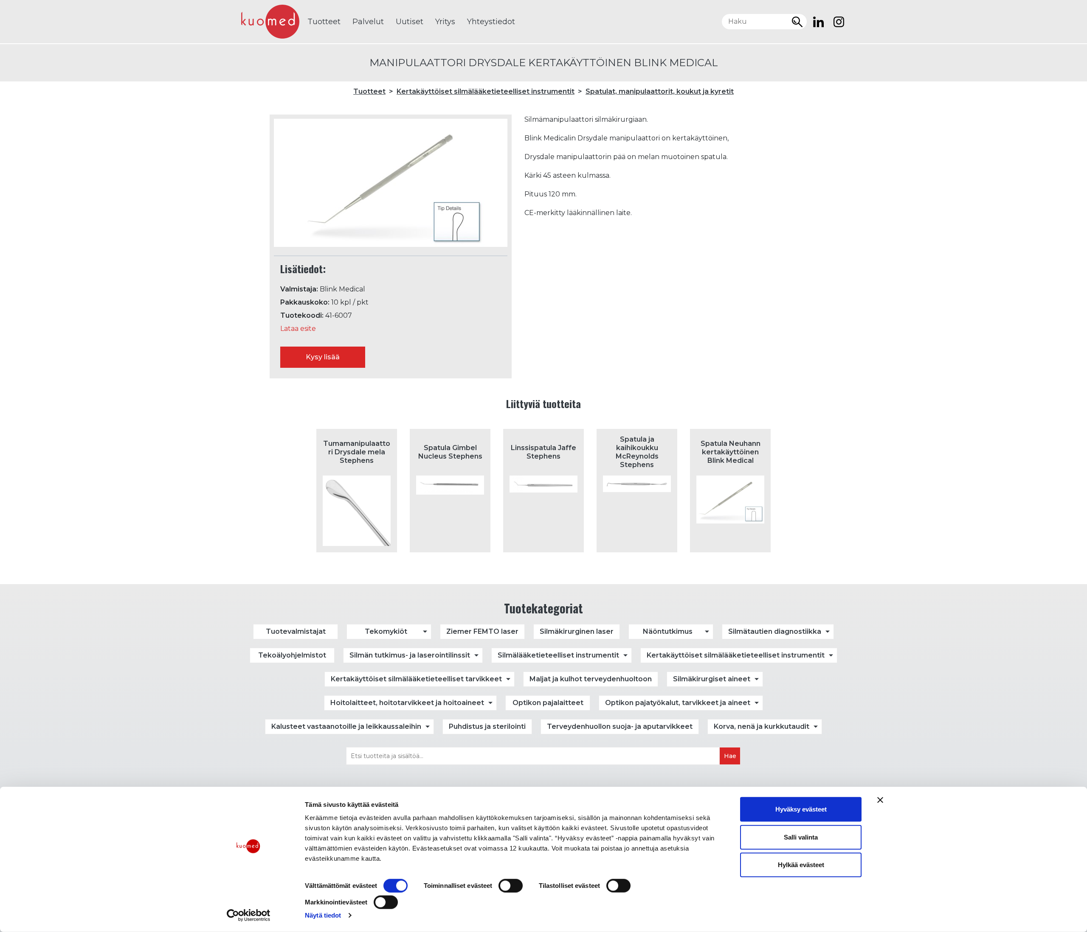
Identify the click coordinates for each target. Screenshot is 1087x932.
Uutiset (409, 21)
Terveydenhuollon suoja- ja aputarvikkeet (620, 726)
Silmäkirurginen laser (577, 631)
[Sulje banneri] (880, 800)
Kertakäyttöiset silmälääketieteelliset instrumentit (485, 91)
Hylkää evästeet (801, 864)
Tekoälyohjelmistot (292, 655)
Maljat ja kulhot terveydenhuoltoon (590, 679)
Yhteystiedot (491, 21)
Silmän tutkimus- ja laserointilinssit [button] (409, 655)
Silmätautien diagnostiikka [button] (774, 631)
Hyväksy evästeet (801, 809)
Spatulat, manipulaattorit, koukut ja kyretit (660, 91)
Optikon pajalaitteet (548, 703)
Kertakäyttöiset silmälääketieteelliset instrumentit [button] (736, 655)
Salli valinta (801, 836)
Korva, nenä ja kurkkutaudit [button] (761, 726)
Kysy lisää (323, 357)
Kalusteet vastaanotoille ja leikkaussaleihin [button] (346, 726)
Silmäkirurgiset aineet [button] (711, 679)
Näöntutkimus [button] (668, 631)
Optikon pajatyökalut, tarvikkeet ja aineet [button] (677, 703)
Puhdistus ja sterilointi (487, 726)
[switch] (510, 886)
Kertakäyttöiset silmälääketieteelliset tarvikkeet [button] (416, 679)
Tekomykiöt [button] (386, 631)
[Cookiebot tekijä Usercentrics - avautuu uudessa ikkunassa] (248, 915)
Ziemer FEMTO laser (482, 631)
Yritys (445, 21)
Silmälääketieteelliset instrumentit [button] (558, 655)
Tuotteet (324, 21)
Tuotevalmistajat (296, 631)
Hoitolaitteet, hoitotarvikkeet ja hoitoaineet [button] (407, 703)
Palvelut (368, 21)
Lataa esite (298, 329)
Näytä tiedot (323, 915)
